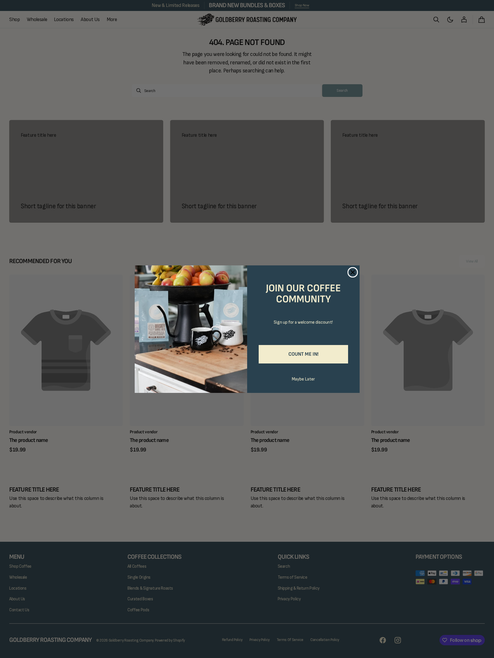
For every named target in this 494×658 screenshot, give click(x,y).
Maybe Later (303, 379)
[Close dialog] (352, 272)
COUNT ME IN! (303, 354)
